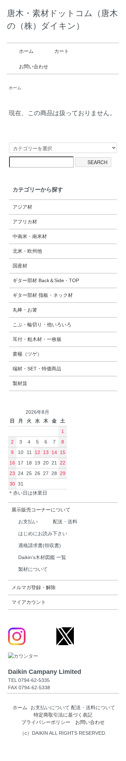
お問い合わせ (33, 66)
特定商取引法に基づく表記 (63, 715)
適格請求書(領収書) (39, 545)
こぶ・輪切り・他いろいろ (42, 324)
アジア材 (22, 207)
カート (61, 51)
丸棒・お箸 (25, 310)
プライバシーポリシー (45, 722)
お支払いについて (50, 707)
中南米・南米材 (30, 236)
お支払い (28, 521)
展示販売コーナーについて (41, 509)
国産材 (20, 265)
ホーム (26, 51)
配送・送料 (65, 521)
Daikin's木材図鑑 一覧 (42, 557)
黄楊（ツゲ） (27, 354)
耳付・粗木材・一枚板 (37, 339)
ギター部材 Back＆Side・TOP (46, 280)
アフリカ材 (25, 221)
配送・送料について (93, 707)
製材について (33, 569)
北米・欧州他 (27, 251)
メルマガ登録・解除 (34, 587)
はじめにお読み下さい (42, 533)
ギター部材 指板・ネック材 (43, 295)
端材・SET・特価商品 (37, 368)
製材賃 (20, 383)
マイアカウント (29, 602)
